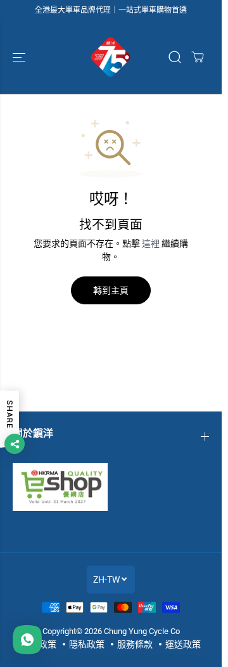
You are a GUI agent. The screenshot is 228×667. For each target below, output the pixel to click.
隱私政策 (86, 644)
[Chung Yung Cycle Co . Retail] (111, 57)
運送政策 (183, 644)
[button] (20, 57)
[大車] (197, 57)
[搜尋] (174, 57)
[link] (111, 487)
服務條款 (135, 644)
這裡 (151, 243)
